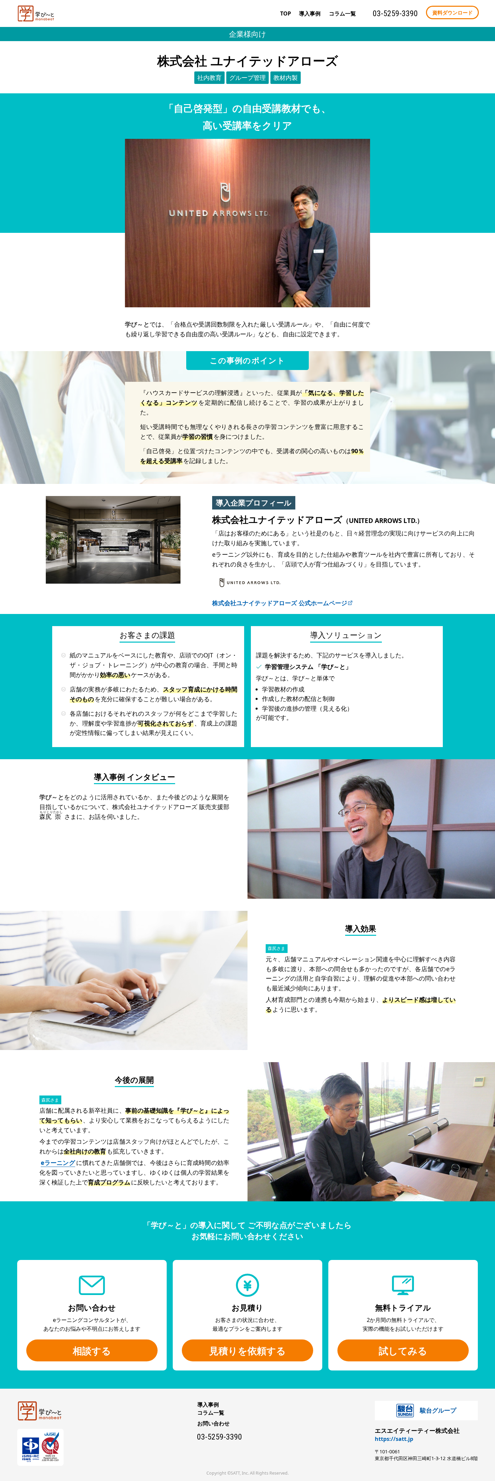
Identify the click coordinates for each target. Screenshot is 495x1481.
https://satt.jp (394, 1439)
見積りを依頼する (247, 1350)
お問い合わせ (213, 1423)
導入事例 (310, 13)
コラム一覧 (210, 1412)
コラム (342, 13)
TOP (285, 13)
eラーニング (58, 1163)
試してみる (403, 1350)
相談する (92, 1350)
